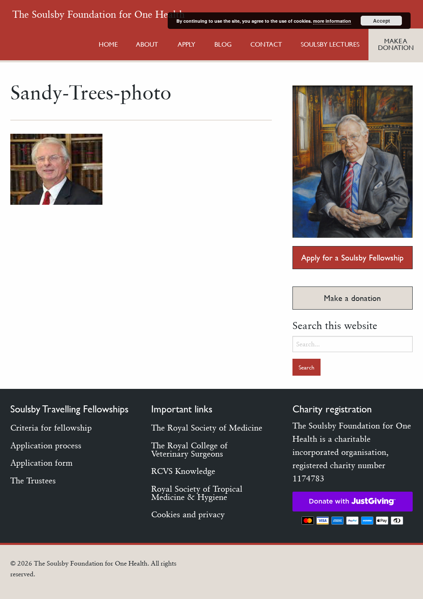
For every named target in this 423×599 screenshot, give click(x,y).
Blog (223, 44)
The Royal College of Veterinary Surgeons (189, 449)
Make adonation (396, 44)
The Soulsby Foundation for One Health (98, 14)
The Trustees (33, 480)
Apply (186, 44)
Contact (266, 44)
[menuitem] (108, 44)
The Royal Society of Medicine (206, 428)
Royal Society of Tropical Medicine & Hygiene (196, 493)
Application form (41, 463)
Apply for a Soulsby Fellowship (352, 258)
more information (332, 21)
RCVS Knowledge (183, 471)
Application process (45, 445)
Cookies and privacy (188, 514)
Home (108, 44)
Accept (381, 20)
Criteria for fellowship (51, 428)
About (147, 44)
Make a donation (352, 298)
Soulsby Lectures (330, 44)
